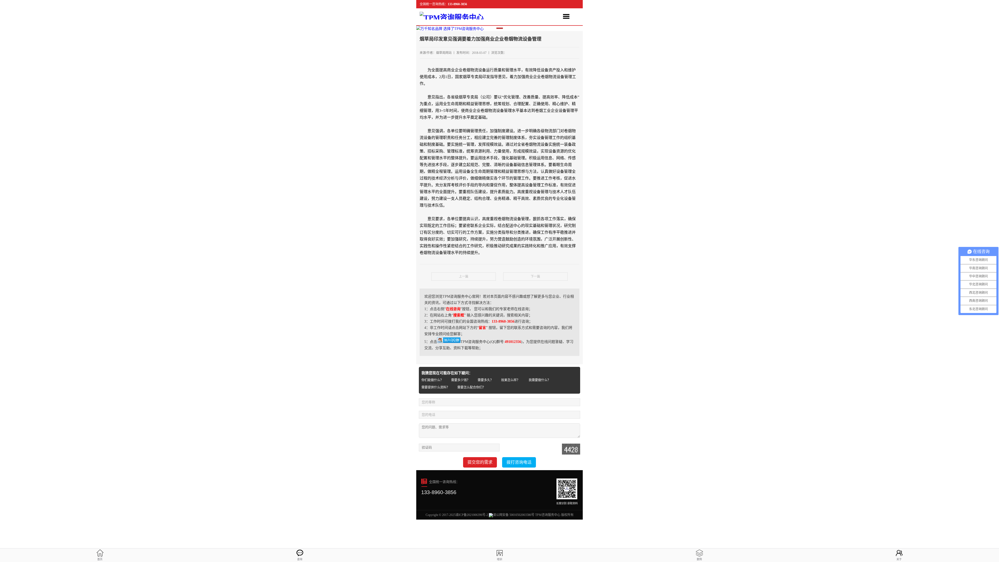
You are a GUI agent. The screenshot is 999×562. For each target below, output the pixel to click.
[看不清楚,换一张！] (571, 449)
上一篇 (463, 276)
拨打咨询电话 (519, 462)
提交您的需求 (480, 462)
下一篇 (535, 276)
